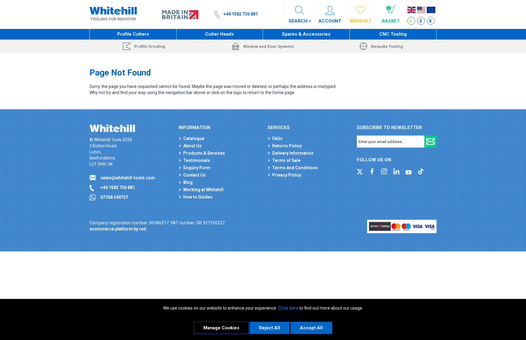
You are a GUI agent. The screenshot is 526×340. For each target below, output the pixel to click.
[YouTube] (408, 171)
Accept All (311, 328)
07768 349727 (114, 197)
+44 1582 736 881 (117, 187)
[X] (360, 171)
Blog (188, 182)
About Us (192, 145)
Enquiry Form (196, 167)
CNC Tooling (393, 34)
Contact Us (194, 175)
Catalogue (193, 138)
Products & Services (204, 153)
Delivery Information (293, 153)
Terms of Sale (286, 160)
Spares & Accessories (306, 34)
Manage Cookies (221, 328)
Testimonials (196, 160)
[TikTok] (421, 171)
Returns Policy (287, 145)
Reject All (269, 328)
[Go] (430, 141)
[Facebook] (372, 171)
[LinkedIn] (396, 171)
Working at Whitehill (203, 189)
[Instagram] (384, 171)
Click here (288, 308)
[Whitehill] (113, 10)
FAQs (277, 138)
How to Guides (197, 197)
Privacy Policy (286, 175)
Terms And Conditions (295, 167)
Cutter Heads (219, 34)
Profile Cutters (133, 34)
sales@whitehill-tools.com (127, 177)
